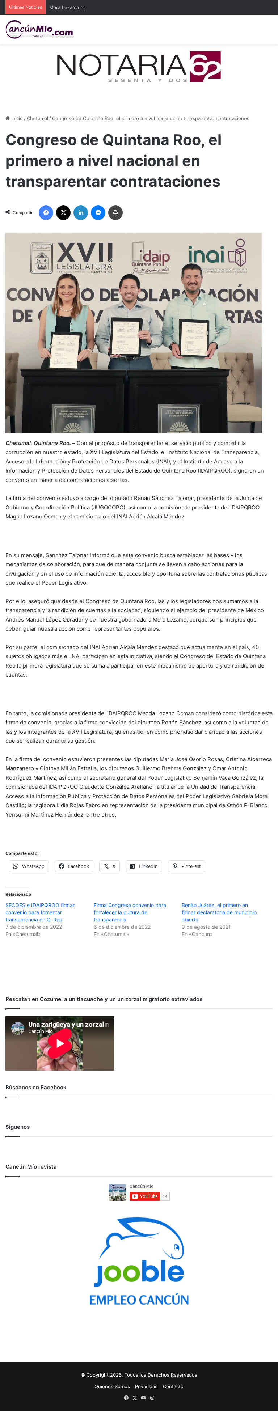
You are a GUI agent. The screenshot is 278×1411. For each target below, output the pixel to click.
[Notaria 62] (139, 66)
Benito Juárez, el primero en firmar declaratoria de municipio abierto (219, 912)
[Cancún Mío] (39, 29)
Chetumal (37, 118)
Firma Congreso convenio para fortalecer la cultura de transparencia (130, 912)
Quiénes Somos (112, 1386)
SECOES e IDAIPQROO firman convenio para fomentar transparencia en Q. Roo (40, 912)
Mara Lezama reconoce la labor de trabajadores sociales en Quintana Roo (132, 7)
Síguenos (17, 1126)
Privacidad (146, 1386)
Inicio (16, 118)
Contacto (173, 1386)
